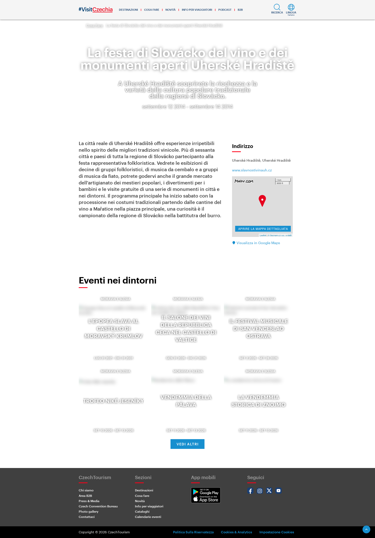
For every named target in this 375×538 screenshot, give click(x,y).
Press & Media (89, 501)
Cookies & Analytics (236, 532)
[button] (277, 10)
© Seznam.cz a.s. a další (280, 235)
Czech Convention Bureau (98, 506)
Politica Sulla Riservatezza (193, 532)
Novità (170, 9)
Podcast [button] (224, 9)
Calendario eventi (148, 517)
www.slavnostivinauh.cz (252, 170)
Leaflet (263, 235)
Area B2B (85, 495)
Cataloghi (142, 511)
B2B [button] (240, 9)
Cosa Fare (94, 25)
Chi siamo (86, 490)
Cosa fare (151, 9)
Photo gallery (88, 511)
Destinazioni (128, 9)
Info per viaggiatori (197, 9)
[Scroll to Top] (366, 529)
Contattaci (87, 517)
